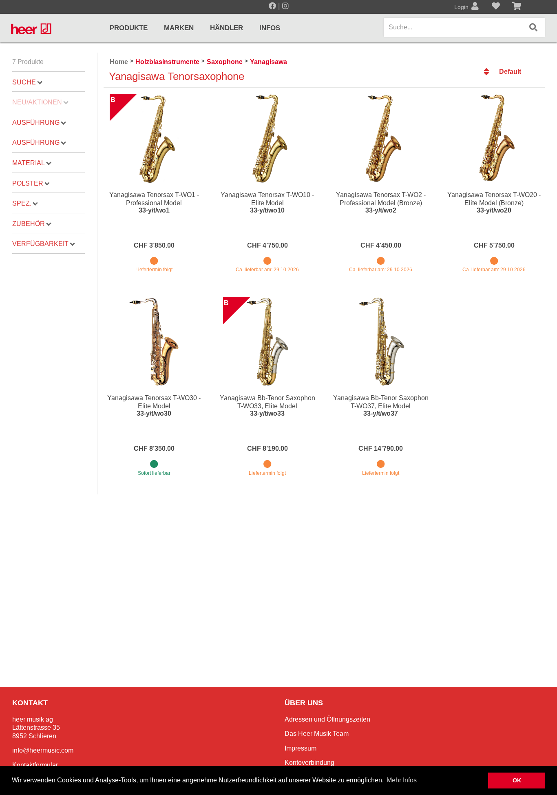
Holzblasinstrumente (167, 61)
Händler (226, 28)
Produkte (129, 28)
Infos (269, 28)
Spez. (21, 203)
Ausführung (36, 122)
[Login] (475, 7)
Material (28, 162)
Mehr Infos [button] (402, 780)
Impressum (300, 748)
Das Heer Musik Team (317, 733)
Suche (24, 82)
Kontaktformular (35, 765)
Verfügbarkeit (40, 243)
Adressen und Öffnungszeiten (327, 719)
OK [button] (517, 780)
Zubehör (28, 223)
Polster (27, 183)
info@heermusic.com (42, 750)
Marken (179, 28)
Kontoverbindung (309, 762)
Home (119, 61)
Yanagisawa (268, 61)
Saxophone (225, 61)
